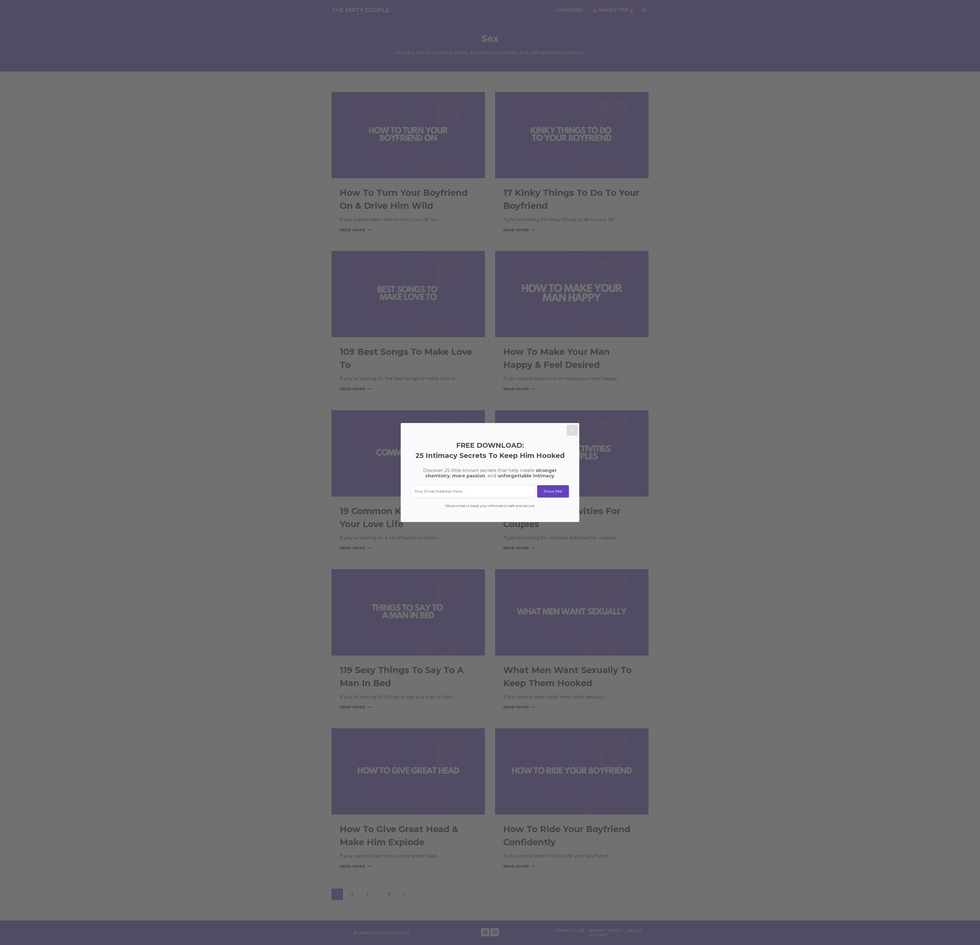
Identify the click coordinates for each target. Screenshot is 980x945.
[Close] (572, 430)
